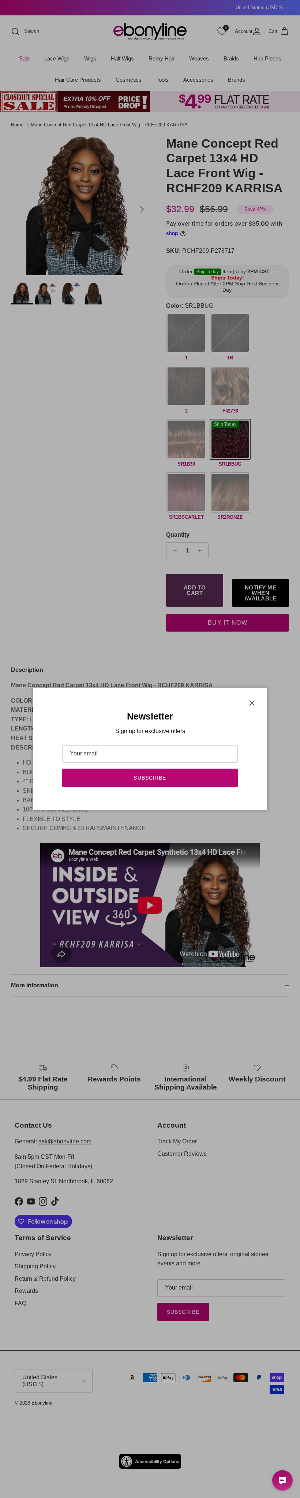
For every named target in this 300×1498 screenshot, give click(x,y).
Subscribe (150, 778)
